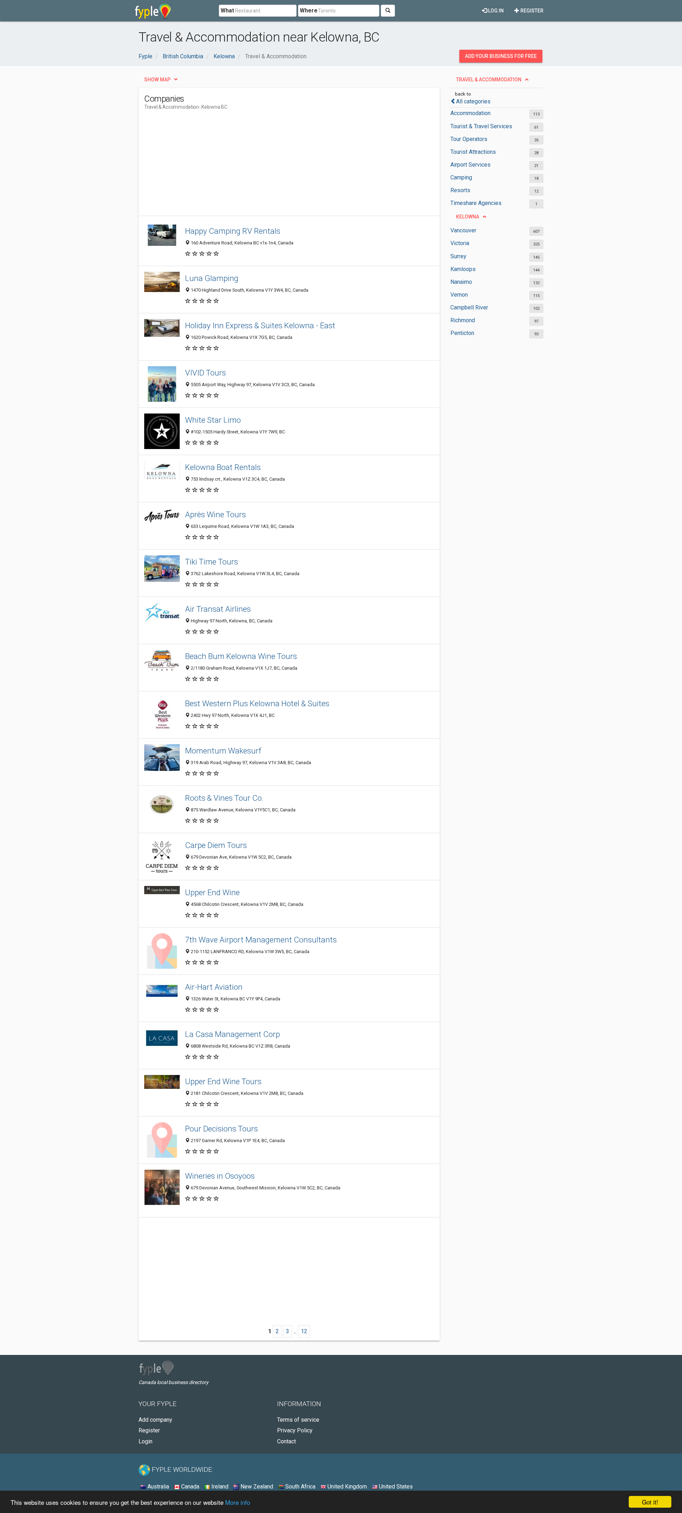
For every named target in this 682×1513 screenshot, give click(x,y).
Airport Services (470, 164)
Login (145, 1441)
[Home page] (153, 11)
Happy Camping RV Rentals (232, 231)
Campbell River (469, 307)
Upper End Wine (212, 892)
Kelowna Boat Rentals (223, 467)
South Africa (299, 1486)
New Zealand (256, 1486)
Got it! (650, 1501)
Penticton (462, 333)
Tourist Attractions (473, 151)
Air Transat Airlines (218, 609)
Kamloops (463, 269)
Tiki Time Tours (211, 561)
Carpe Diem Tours (216, 845)
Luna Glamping (211, 278)
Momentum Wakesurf (223, 750)
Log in (495, 10)
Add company (155, 1419)
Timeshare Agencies (476, 203)
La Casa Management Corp (232, 1034)
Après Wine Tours (215, 514)
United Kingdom (346, 1486)
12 (304, 1331)
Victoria (459, 243)
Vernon (459, 294)
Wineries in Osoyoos (220, 1175)
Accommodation (470, 113)
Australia (157, 1486)
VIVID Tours (205, 372)
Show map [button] (157, 79)
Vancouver (463, 230)
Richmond (462, 320)
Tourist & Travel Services (481, 126)
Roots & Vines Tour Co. (224, 798)
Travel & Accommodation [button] (488, 79)
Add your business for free (501, 56)
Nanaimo (461, 282)
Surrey (458, 256)
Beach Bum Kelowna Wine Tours (241, 656)
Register (531, 10)
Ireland (219, 1486)
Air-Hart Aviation (214, 986)
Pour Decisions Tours (221, 1128)
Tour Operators (468, 139)
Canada (189, 1486)
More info (237, 1502)
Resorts (460, 190)
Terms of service (298, 1419)
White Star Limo (213, 420)
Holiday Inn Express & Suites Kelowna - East (260, 325)
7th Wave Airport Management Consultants (261, 939)
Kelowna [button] (467, 217)
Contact (286, 1441)
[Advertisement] (273, 166)
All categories (473, 101)
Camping (461, 177)
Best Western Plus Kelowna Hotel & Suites (257, 703)
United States (395, 1486)
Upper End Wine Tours (223, 1081)
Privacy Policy (295, 1430)
